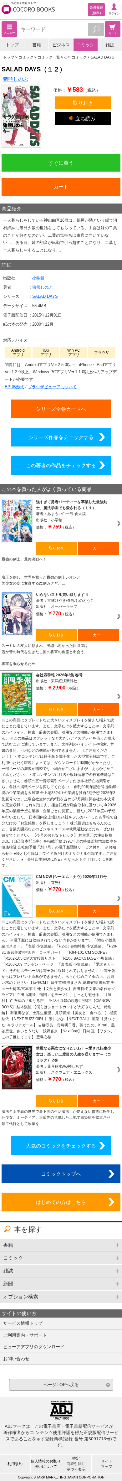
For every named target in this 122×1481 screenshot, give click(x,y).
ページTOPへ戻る (61, 1384)
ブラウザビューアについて (52, 386)
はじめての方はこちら (61, 1202)
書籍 (36, 44)
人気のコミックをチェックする (61, 1145)
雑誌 (109, 44)
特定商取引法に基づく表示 (76, 1463)
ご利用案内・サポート (25, 1335)
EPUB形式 (14, 386)
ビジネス (61, 44)
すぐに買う (61, 163)
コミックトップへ (61, 1174)
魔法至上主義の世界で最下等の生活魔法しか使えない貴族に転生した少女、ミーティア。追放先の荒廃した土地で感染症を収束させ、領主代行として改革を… (58, 1117)
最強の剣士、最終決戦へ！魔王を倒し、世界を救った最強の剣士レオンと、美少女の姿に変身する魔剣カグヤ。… (43, 571)
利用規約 (15, 1464)
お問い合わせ (16, 1358)
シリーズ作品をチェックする (61, 437)
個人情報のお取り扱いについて (46, 1464)
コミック (85, 44)
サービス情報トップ (23, 1323)
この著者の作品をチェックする (61, 465)
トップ (12, 44)
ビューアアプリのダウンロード (33, 1346)
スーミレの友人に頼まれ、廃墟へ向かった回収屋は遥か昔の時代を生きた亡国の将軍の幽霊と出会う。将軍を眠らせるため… (45, 654)
